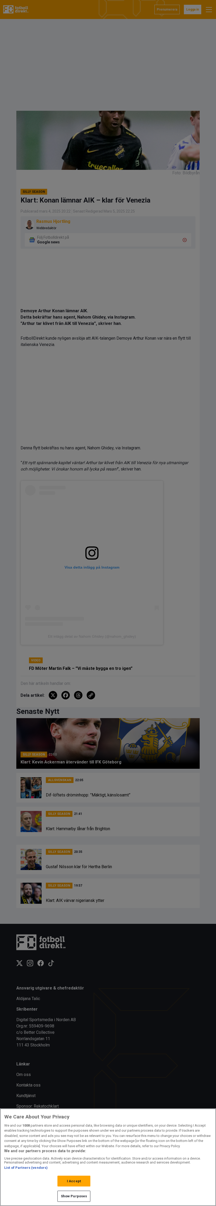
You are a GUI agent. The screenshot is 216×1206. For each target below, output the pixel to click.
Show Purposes (74, 1196)
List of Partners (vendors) (26, 1168)
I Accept (74, 1181)
